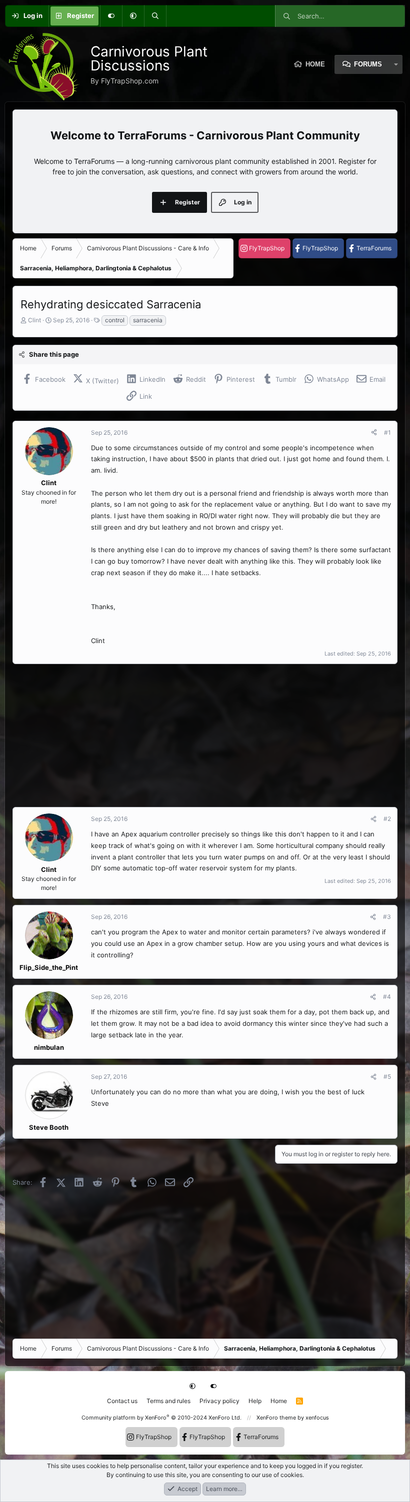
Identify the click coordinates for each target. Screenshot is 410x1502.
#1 (387, 432)
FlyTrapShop (266, 248)
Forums (368, 64)
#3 (387, 916)
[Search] (155, 16)
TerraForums (374, 248)
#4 (387, 996)
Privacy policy (220, 1401)
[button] (133, 16)
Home (278, 1401)
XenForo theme (276, 1417)
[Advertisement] (205, 735)
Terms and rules (168, 1401)
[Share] (374, 433)
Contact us (122, 1401)
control (114, 320)
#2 (387, 818)
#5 (387, 1076)
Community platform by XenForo (162, 1417)
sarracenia (147, 320)
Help (255, 1401)
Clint (34, 320)
